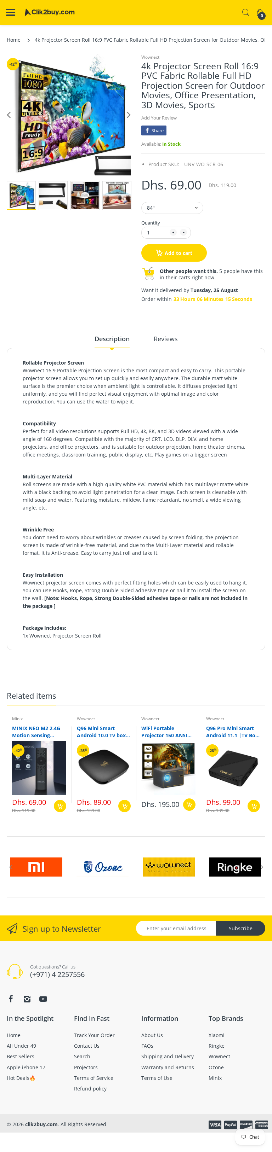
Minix (17, 719)
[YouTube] (43, 999)
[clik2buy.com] (49, 12)
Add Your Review (159, 118)
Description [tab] (112, 338)
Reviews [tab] (166, 338)
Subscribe (241, 928)
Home (14, 39)
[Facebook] (11, 999)
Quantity (150, 223)
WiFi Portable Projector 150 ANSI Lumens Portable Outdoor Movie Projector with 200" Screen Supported (165, 731)
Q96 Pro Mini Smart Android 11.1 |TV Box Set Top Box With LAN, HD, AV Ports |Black (232, 731)
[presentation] (10, 867)
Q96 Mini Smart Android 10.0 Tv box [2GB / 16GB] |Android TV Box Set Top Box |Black (102, 731)
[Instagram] (27, 999)
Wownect (150, 57)
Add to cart (178, 253)
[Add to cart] (60, 806)
